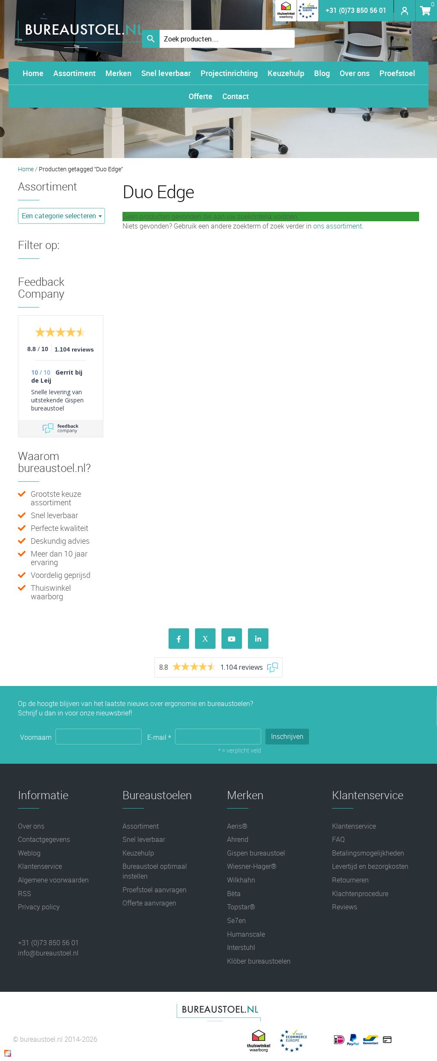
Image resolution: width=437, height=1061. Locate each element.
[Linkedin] (258, 638)
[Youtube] (231, 638)
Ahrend (237, 839)
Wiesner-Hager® (252, 866)
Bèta (234, 893)
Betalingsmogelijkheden (368, 853)
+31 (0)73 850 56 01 (356, 10)
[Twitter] (205, 638)
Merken (118, 73)
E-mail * (160, 737)
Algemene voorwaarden (53, 880)
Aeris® (237, 826)
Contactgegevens (44, 839)
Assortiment (74, 73)
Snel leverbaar (166, 73)
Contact (235, 96)
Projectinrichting (229, 73)
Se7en (236, 920)
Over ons (355, 73)
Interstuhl (241, 947)
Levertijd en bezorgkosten (370, 866)
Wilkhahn (241, 880)
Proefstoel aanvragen (154, 889)
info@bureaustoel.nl (48, 953)
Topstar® (241, 907)
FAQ (338, 839)
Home (33, 73)
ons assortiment (337, 226)
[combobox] (61, 216)
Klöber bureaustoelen (259, 961)
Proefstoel (397, 73)
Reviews (344, 907)
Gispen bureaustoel (256, 853)
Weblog (29, 853)
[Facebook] (178, 638)
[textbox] (61, 215)
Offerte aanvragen (149, 903)
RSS (24, 893)
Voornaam (36, 737)
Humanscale (246, 934)
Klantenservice (40, 866)
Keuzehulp (286, 73)
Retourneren (350, 880)
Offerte (201, 96)
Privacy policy (39, 907)
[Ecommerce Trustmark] (307, 18)
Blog (322, 73)
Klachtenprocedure (360, 893)
